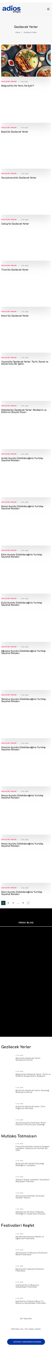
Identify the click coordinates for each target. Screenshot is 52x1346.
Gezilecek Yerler (9, 81)
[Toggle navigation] (42, 9)
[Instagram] (22, 1324)
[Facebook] (29, 1324)
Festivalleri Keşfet (17, 1226)
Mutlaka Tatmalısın (19, 1136)
